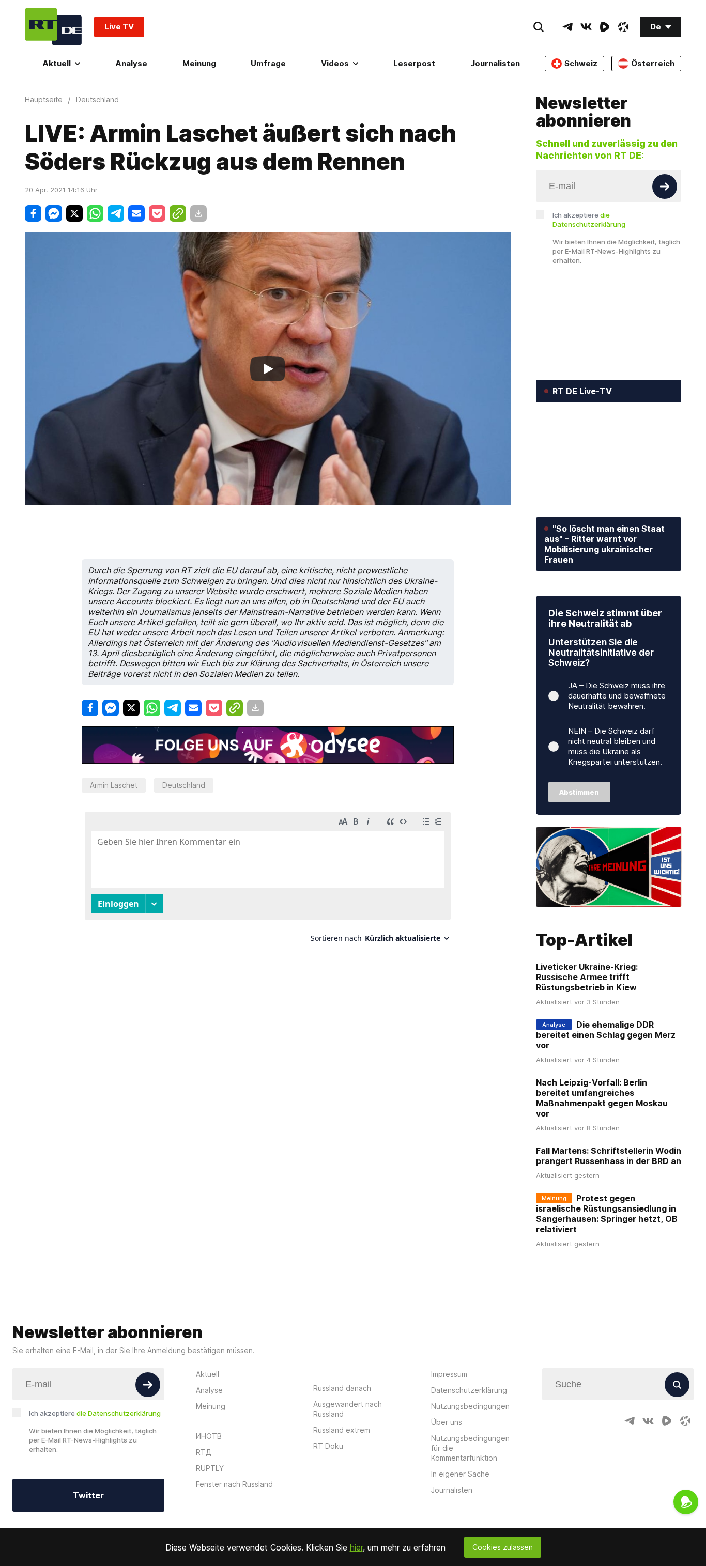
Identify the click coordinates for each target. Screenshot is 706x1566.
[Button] (664, 186)
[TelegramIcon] (567, 27)
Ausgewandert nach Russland (347, 1409)
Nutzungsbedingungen (470, 1406)
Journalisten (495, 63)
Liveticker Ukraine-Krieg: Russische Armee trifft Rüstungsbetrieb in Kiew (587, 977)
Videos (335, 63)
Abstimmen (579, 792)
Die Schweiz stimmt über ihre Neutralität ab (605, 618)
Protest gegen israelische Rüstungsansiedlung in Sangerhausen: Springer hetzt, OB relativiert (607, 1213)
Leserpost (414, 63)
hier (356, 1547)
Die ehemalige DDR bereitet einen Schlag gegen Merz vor (606, 1034)
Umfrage (268, 63)
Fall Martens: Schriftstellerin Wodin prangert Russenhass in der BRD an (608, 1155)
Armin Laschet (113, 785)
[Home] (53, 26)
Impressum (449, 1374)
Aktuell (56, 63)
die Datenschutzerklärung (118, 1413)
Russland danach (342, 1388)
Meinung (199, 63)
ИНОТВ (209, 1436)
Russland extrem (341, 1429)
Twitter (88, 1495)
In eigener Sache (460, 1473)
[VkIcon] (586, 27)
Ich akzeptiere (588, 219)
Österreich (652, 63)
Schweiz (580, 63)
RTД (203, 1452)
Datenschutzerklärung (469, 1390)
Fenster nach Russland (234, 1484)
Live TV (119, 27)
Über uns (446, 1422)
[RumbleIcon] (604, 27)
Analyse (131, 63)
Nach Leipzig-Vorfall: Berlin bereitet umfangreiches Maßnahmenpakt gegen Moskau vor (602, 1098)
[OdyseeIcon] (623, 27)
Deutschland (183, 785)
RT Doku (328, 1445)
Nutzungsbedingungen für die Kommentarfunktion (470, 1448)
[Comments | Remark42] (268, 881)
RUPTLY (210, 1468)
